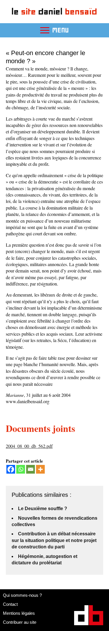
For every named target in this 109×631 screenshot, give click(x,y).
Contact (10, 604)
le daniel (54, 11)
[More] (40, 469)
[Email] (30, 469)
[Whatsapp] (20, 469)
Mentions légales (19, 613)
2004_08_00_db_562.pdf (29, 446)
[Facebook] (10, 469)
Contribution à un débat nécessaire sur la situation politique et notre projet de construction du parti (54, 540)
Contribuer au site (19, 622)
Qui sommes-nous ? (22, 595)
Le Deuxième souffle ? (42, 508)
